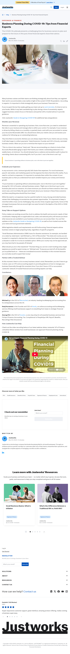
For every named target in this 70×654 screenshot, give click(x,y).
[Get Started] (56, 7)
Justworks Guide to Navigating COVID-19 (27, 221)
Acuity (34, 306)
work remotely (49, 107)
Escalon (22, 315)
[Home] (2, 14)
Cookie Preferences (48, 645)
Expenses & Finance (42, 395)
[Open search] (51, 7)
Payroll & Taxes (31, 395)
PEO (4, 395)
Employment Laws (53, 395)
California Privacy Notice (35, 645)
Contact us (29, 591)
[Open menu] (67, 7)
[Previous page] (3, 617)
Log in (62, 7)
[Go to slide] (30, 531)
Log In (4, 548)
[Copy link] (67, 41)
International (63, 395)
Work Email (37, 410)
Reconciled (24, 300)
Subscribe (25, 564)
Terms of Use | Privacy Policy (19, 645)
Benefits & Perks (22, 395)
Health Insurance (11, 395)
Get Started (5, 551)
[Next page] (44, 532)
